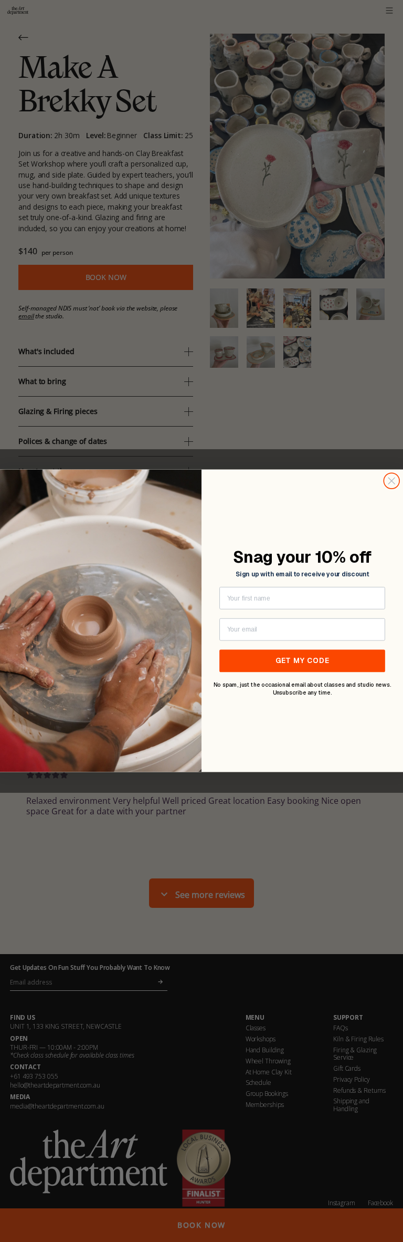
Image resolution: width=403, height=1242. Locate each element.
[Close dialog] (391, 481)
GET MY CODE (302, 661)
